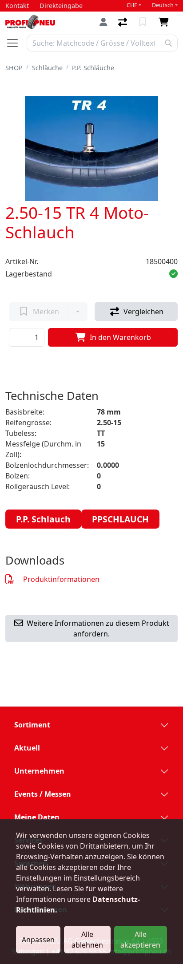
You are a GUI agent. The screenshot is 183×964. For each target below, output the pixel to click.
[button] (173, 274)
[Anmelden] (103, 22)
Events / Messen (42, 794)
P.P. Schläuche (93, 67)
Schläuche (47, 67)
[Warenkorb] (165, 22)
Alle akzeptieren (140, 939)
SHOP (14, 67)
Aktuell (27, 748)
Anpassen (38, 939)
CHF (132, 5)
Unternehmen (39, 771)
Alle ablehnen (87, 939)
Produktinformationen (61, 579)
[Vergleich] (123, 22)
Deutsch (163, 5)
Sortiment (32, 725)
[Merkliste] (143, 22)
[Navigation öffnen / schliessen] (16, 43)
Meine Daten (37, 817)
